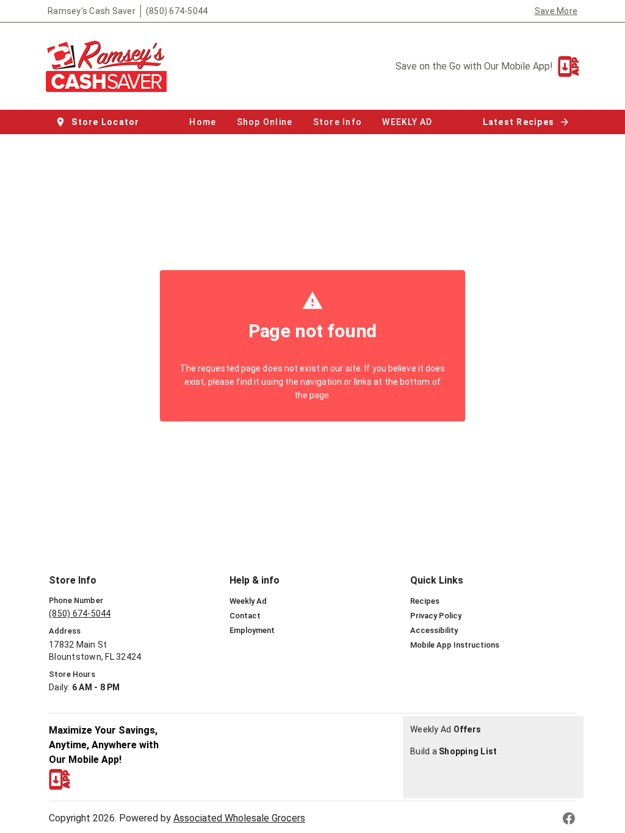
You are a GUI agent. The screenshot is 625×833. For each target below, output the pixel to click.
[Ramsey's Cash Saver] (110, 66)
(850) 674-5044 (177, 11)
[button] (99, 122)
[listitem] (248, 601)
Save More (556, 11)
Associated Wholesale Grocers (239, 818)
